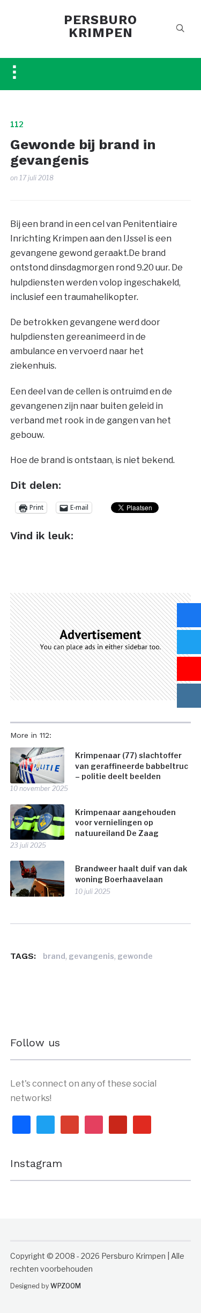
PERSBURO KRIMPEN (100, 26)
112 (17, 124)
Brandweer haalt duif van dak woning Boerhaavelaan (131, 874)
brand (54, 955)
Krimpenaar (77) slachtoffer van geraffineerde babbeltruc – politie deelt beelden (131, 766)
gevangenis (91, 955)
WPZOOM (65, 1286)
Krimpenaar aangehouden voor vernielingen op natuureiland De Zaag (125, 823)
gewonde (135, 955)
